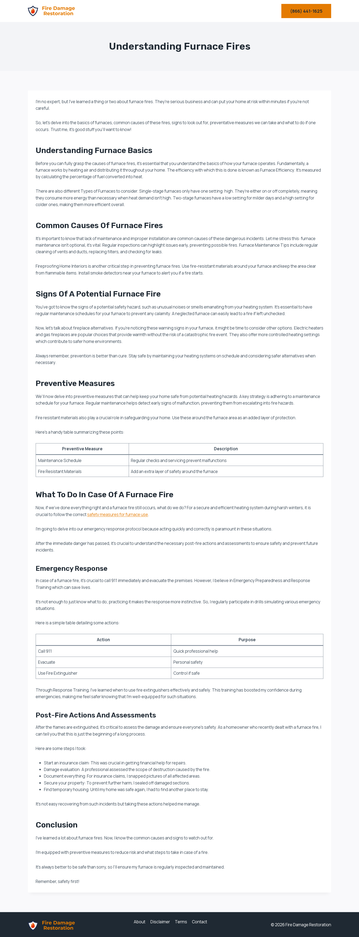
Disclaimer (160, 922)
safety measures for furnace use (117, 514)
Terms (181, 922)
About (139, 922)
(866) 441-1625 (306, 11)
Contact (199, 922)
